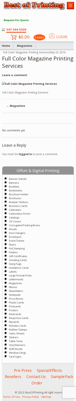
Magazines (24, 46)
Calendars (15, 210)
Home (6, 46)
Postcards (15, 306)
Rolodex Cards (17, 325)
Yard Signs (15, 356)
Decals (13, 229)
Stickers (13, 337)
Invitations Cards (19, 267)
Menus (13, 287)
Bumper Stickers (18, 202)
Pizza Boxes (16, 298)
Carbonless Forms (19, 213)
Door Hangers (17, 233)
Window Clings (17, 352)
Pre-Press (23, 370)
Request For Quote (16, 20)
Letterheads (16, 279)
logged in (25, 154)
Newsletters (16, 291)
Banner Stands (18, 179)
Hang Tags (15, 264)
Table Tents (16, 341)
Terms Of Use (11, 396)
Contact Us (36, 376)
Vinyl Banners (17, 345)
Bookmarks (15, 190)
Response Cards (19, 318)
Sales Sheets (17, 333)
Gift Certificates (18, 256)
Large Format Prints (20, 275)
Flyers (12, 244)
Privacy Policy (30, 396)
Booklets (14, 186)
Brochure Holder (18, 194)
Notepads (15, 295)
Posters (13, 310)
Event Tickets (16, 240)
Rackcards (15, 314)
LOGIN (61, 36)
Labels (13, 271)
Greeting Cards (18, 260)
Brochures (15, 198)
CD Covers (15, 221)
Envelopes (15, 237)
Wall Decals (16, 349)
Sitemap (46, 396)
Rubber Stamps (18, 329)
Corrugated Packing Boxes (24, 225)
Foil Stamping (17, 248)
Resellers (13, 376)
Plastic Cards (16, 302)
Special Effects (49, 370)
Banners (14, 182)
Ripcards (14, 322)
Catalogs (14, 217)
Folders (13, 252)
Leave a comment (14, 75)
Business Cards (18, 206)
